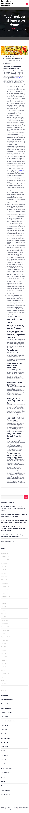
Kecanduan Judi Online (12, 60)
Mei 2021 (3, 690)
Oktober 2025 (4, 563)
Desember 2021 (5, 673)
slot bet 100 (4, 742)
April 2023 (3, 653)
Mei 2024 (3, 610)
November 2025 (5, 560)
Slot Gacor (4, 746)
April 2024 (3, 613)
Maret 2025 (4, 576)
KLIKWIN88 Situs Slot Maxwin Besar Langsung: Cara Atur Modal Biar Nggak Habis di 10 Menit (13, 528)
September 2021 (5, 677)
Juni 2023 (3, 647)
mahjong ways (5, 725)
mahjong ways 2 (18, 77)
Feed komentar (6, 790)
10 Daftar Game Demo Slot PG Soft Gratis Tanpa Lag (14, 67)
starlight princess (6, 768)
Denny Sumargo (16, 58)
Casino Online (8, 58)
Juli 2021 (3, 683)
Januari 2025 (4, 583)
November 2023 (5, 630)
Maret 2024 (4, 616)
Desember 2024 (5, 586)
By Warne (15, 57)
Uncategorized (16, 62)
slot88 (3, 764)
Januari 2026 (4, 553)
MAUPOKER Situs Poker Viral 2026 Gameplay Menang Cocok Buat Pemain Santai (13, 508)
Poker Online (5, 734)
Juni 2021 (3, 687)
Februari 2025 (4, 580)
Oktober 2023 (4, 633)
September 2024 (5, 596)
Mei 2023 (3, 650)
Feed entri (4, 786)
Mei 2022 (3, 667)
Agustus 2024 (4, 600)
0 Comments (8, 63)
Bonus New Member (7, 699)
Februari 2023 (4, 660)
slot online (9, 62)
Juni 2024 (3, 606)
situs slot (20, 170)
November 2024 (5, 590)
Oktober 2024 (4, 593)
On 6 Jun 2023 (7, 57)
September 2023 (5, 637)
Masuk (3, 781)
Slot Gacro (4, 751)
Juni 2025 (3, 566)
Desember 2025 (5, 556)
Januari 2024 (4, 623)
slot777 (3, 759)
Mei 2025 (3, 570)
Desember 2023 (5, 627)
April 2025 (3, 573)
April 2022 (3, 670)
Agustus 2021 (4, 680)
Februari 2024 (4, 620)
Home (13, 28)
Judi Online (4, 716)
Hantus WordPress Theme (17, 809)
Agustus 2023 (4, 640)
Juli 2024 (3, 603)
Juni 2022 (3, 663)
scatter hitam (5, 738)
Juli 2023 (3, 643)
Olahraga (4, 729)
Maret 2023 (4, 657)
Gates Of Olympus (6, 712)
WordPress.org (5, 794)
